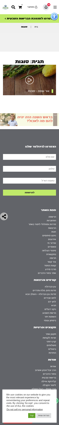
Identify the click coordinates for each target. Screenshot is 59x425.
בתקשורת (51, 254)
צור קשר (51, 262)
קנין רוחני (51, 341)
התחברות (51, 220)
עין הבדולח (50, 286)
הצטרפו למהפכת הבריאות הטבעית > (29, 18)
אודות (53, 366)
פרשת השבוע (49, 313)
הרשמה (52, 216)
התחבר (30, 7)
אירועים (52, 239)
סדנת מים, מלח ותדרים (44, 290)
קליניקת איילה (48, 381)
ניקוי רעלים (50, 309)
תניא (53, 305)
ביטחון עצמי (50, 320)
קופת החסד (50, 265)
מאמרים (52, 246)
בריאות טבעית (49, 377)
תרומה (53, 258)
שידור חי (51, 243)
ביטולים (52, 349)
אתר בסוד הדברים (47, 273)
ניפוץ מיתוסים (49, 235)
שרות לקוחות (49, 337)
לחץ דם (52, 301)
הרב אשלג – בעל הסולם (44, 389)
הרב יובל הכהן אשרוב (45, 370)
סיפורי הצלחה (49, 250)
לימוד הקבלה (49, 385)
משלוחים (51, 345)
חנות (53, 231)
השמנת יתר (50, 316)
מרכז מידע (50, 269)
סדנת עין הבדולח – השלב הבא (40, 294)
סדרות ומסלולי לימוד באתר (42, 224)
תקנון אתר (51, 334)
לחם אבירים (50, 298)
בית (36, 26)
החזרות (52, 353)
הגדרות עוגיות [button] (43, 415)
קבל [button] (32, 415)
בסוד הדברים (49, 374)
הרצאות (52, 228)
